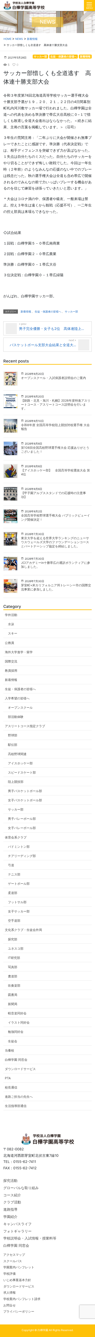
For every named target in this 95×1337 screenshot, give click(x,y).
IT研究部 (14, 958)
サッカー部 (40, 56)
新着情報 (85, 56)
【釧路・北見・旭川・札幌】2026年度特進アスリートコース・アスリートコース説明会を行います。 (55, 404)
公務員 (9, 643)
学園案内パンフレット (18, 1267)
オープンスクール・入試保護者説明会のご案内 (53, 378)
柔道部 (12, 893)
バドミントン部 (19, 846)
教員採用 (11, 670)
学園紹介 (10, 1216)
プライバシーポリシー (18, 1311)
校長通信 (11, 1087)
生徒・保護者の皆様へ (63, 56)
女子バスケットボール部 (25, 800)
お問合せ (9, 1305)
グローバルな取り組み (21, 1188)
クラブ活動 (12, 1202)
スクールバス (12, 1261)
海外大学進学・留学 (19, 652)
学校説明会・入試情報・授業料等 (29, 1238)
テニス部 (14, 874)
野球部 (12, 735)
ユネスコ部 (15, 948)
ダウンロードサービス (20, 1069)
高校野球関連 (17, 754)
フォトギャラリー (17, 1231)
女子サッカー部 (19, 911)
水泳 (11, 624)
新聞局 (12, 1004)
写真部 (12, 967)
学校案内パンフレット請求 (21, 1299)
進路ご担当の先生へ (19, 1096)
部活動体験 (15, 717)
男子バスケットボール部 (25, 791)
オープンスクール (20, 707)
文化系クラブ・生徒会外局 (23, 930)
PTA (8, 1078)
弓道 (11, 865)
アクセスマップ (14, 1254)
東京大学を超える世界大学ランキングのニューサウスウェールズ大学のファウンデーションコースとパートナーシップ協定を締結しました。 (55, 542)
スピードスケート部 (22, 772)
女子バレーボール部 (22, 828)
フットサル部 (17, 902)
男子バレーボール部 (22, 818)
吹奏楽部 (14, 985)
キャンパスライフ (17, 1224)
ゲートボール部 (19, 883)
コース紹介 (12, 1195)
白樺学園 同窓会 (16, 1059)
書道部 (12, 976)
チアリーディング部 (22, 856)
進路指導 (10, 1209)
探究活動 (10, 1180)
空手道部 (14, 920)
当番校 (9, 1050)
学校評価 (9, 1273)
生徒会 (12, 1041)
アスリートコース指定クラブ (25, 726)
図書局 (12, 995)
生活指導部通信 (16, 1106)
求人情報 (9, 1292)
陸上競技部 (15, 781)
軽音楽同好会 (17, 1013)
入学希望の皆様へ (17, 698)
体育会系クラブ (16, 837)
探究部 (12, 939)
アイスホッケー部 (20, 763)
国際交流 (11, 661)
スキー (12, 633)
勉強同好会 (15, 1032)
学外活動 (11, 615)
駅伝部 (12, 745)
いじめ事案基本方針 (17, 1280)
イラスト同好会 (19, 1022)
